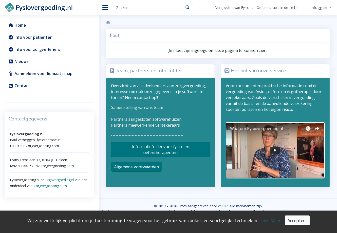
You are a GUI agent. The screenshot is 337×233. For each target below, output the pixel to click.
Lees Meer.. (271, 220)
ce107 (223, 206)
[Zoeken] (187, 7)
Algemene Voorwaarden (136, 167)
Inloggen (319, 7)
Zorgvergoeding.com (50, 185)
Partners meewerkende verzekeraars (145, 125)
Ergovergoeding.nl (59, 179)
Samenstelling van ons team (137, 107)
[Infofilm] (275, 150)
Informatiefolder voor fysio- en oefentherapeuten (160, 149)
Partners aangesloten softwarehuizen (146, 119)
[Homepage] (108, 22)
